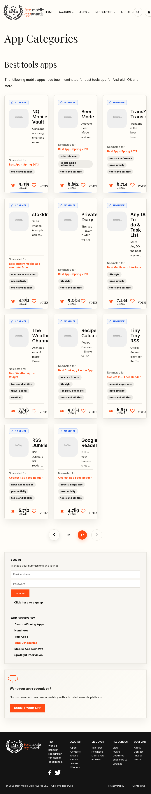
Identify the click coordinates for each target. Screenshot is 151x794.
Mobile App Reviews (28, 649)
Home (49, 12)
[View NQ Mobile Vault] (19, 118)
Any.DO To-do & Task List (139, 225)
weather (16, 397)
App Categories (26, 643)
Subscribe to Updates (120, 761)
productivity (116, 165)
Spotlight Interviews (28, 655)
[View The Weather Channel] (19, 337)
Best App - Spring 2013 (24, 164)
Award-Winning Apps (29, 624)
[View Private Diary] (68, 221)
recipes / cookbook (72, 390)
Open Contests (75, 749)
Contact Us (138, 785)
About (126, 12)
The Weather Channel (42, 336)
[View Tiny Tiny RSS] (117, 337)
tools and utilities (22, 171)
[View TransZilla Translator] (117, 118)
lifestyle (65, 281)
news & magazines (120, 384)
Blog (115, 747)
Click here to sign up (28, 602)
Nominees (21, 630)
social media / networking (69, 163)
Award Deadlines (118, 753)
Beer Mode (87, 114)
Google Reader (89, 442)
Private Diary (89, 217)
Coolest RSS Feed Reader (124, 376)
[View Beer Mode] (68, 118)
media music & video (23, 274)
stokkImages (46, 214)
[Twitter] (58, 773)
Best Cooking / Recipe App (75, 370)
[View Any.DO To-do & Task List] (117, 221)
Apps (83, 12)
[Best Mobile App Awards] (24, 12)
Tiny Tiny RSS (135, 336)
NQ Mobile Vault (39, 117)
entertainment (69, 156)
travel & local (19, 390)
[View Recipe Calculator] (68, 337)
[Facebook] (49, 773)
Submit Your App (27, 708)
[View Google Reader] (68, 447)
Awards (65, 12)
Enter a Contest (74, 757)
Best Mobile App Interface (124, 267)
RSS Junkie (40, 442)
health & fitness (69, 377)
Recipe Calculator (93, 333)
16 (69, 535)
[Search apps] (138, 12)
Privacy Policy (138, 757)
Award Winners (75, 765)
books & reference (120, 158)
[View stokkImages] (19, 221)
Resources (103, 12)
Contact (138, 751)
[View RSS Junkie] (19, 447)
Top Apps (21, 636)
